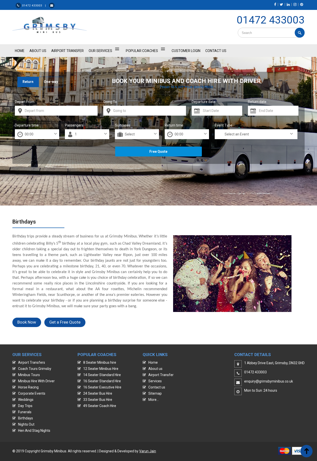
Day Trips (25, 406)
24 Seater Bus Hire (97, 393)
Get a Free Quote (64, 322)
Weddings (25, 400)
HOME (20, 51)
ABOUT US (37, 51)
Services (155, 381)
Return (28, 82)
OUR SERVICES (100, 51)
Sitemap (155, 393)
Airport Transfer (67, 51)
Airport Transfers (31, 362)
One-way (51, 82)
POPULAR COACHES (142, 51)
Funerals (24, 412)
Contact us (156, 387)
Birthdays (25, 418)
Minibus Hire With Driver (36, 381)
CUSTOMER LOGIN (186, 51)
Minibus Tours (29, 375)
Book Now (26, 322)
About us (155, 369)
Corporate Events (31, 393)
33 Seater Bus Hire (97, 400)
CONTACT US (215, 51)
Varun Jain (147, 451)
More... (153, 400)
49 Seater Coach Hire (99, 406)
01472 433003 (271, 20)
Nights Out (26, 424)
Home (153, 362)
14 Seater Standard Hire (102, 375)
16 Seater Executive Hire (102, 387)
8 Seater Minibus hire (99, 362)
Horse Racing (28, 387)
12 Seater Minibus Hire (100, 369)
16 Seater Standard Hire (102, 381)
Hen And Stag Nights (34, 431)
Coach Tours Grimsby (34, 369)
